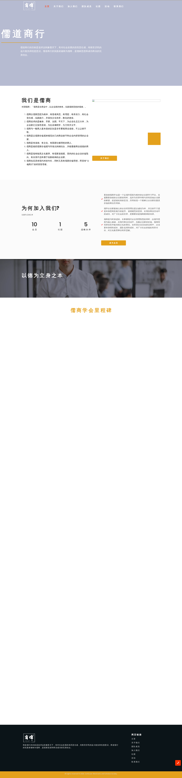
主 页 (47, 6)
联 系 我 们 (118, 6)
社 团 (98, 6)
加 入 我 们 (72, 6)
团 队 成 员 (86, 6)
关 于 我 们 (58, 6)
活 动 (107, 6)
